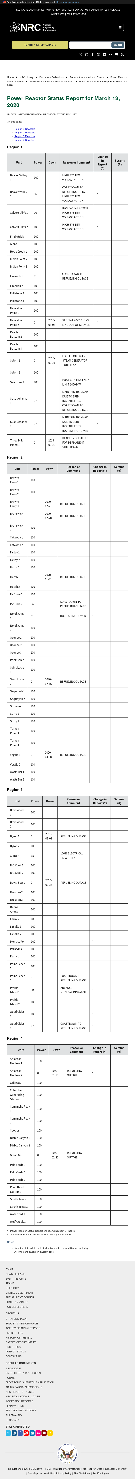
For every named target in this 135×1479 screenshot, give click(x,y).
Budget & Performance (22, 1323)
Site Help (67, 10)
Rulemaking (14, 1415)
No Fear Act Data (92, 1468)
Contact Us (81, 10)
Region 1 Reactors (24, 128)
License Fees (14, 1332)
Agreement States (33, 10)
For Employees (101, 1473)
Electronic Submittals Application (30, 1382)
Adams (10, 1283)
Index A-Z (115, 10)
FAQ (18, 10)
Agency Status (16, 1351)
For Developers (17, 1306)
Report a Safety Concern (40, 44)
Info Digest (13, 1368)
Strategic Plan (16, 1318)
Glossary (12, 1420)
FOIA (48, 1468)
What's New (53, 10)
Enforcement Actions (21, 1410)
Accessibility (47, 1473)
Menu (121, 27)
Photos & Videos (17, 1302)
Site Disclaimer (82, 1473)
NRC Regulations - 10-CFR (23, 1396)
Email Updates (99, 10)
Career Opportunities (21, 1342)
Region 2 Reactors (24, 132)
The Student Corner (20, 1297)
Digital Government (19, 1292)
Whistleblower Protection (67, 1468)
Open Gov (12, 1288)
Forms (10, 1377)
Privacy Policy (63, 1473)
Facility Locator (76, 14)
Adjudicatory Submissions (24, 1387)
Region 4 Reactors (24, 140)
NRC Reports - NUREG (20, 1391)
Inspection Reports (19, 1401)
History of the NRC (19, 1337)
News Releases (16, 1274)
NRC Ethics (13, 1347)
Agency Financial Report (23, 1328)
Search (118, 44)
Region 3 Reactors (24, 136)
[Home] (63, 27)
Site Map (33, 1473)
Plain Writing (15, 1406)
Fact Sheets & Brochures (23, 1373)
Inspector (115, 1468)
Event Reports (16, 1278)
